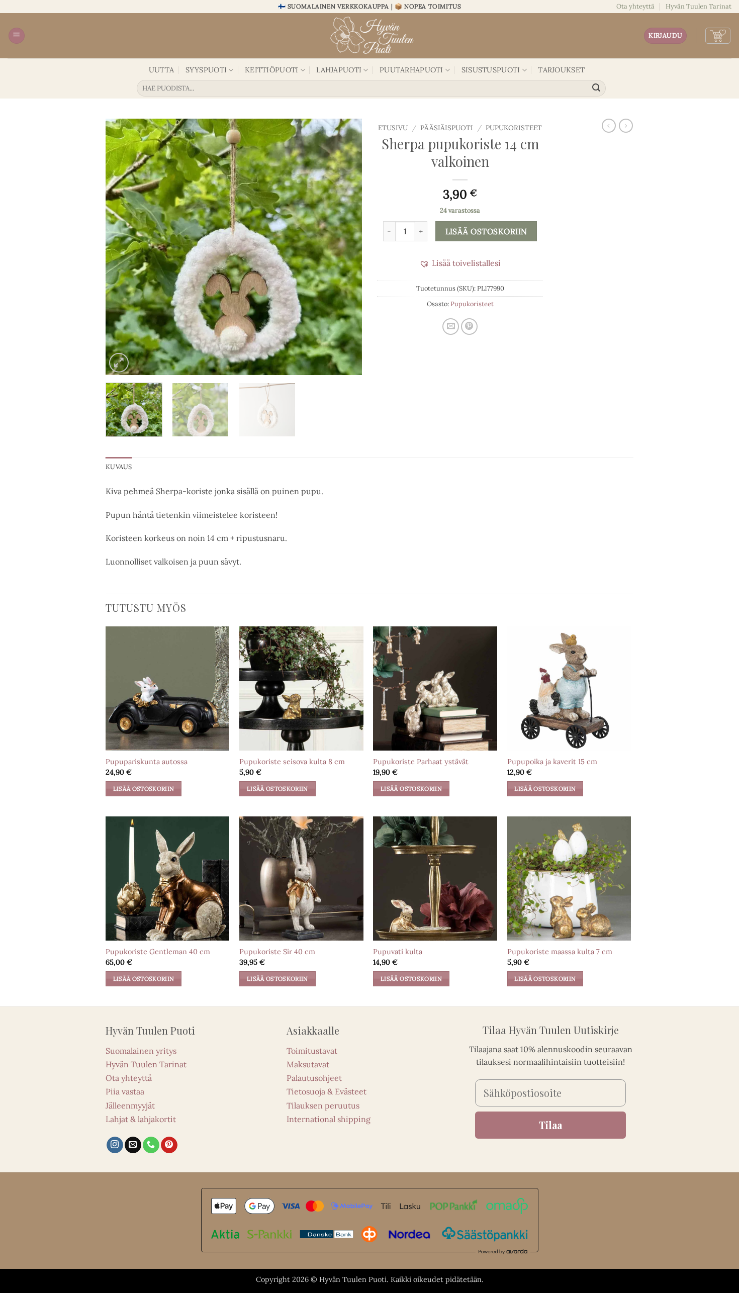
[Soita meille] (151, 1145)
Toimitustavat (312, 1051)
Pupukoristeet (514, 127)
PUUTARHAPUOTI (411, 69)
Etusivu (393, 127)
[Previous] (123, 246)
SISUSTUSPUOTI (490, 69)
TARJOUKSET (561, 69)
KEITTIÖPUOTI (271, 69)
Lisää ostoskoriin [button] (143, 788)
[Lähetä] (596, 88)
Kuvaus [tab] (119, 467)
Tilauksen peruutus (323, 1105)
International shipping (329, 1119)
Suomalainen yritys (141, 1051)
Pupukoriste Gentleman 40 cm (158, 951)
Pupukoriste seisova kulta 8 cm (292, 761)
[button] (17, 36)
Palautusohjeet (314, 1078)
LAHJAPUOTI (338, 69)
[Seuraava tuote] (609, 126)
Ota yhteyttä (635, 6)
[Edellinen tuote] (626, 126)
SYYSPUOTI (206, 69)
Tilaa (550, 1125)
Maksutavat (308, 1064)
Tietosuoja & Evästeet (326, 1091)
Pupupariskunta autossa (147, 761)
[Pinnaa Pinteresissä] (469, 326)
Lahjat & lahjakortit (141, 1119)
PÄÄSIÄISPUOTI (446, 127)
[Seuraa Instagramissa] (115, 1145)
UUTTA (161, 69)
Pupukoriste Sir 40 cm (277, 951)
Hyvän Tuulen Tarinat (698, 6)
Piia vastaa (125, 1091)
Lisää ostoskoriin (486, 231)
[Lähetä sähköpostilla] (450, 326)
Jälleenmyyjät (130, 1105)
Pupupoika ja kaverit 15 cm (552, 761)
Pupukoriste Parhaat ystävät (421, 761)
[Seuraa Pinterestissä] (169, 1145)
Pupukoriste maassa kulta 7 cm (559, 951)
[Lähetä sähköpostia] (133, 1145)
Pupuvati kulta (397, 951)
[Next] (344, 246)
